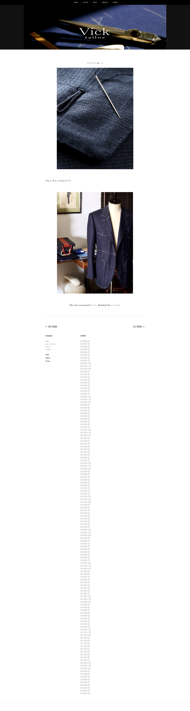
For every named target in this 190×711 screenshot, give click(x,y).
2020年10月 (85, 535)
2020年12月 (85, 529)
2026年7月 (85, 343)
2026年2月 (85, 357)
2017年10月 (85, 635)
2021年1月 (85, 526)
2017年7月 (85, 643)
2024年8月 (85, 407)
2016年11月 (85, 665)
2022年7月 (85, 477)
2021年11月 (85, 499)
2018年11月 (85, 599)
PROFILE (105, 2)
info (47, 341)
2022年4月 (85, 485)
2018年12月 (85, 596)
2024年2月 (85, 424)
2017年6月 (85, 646)
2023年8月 (85, 440)
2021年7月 (85, 510)
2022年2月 (85, 490)
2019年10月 (85, 568)
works (94, 304)
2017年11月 (85, 632)
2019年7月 (85, 576)
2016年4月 (85, 685)
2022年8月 (85, 474)
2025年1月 (85, 393)
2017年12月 (85, 629)
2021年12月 (85, 496)
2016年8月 (85, 673)
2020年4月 (85, 551)
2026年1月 (85, 360)
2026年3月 (85, 354)
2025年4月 (85, 385)
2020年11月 (85, 532)
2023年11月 (85, 432)
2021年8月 (85, 507)
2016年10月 (85, 668)
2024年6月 (85, 413)
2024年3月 (85, 421)
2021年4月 (85, 518)
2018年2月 (85, 624)
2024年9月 (85, 404)
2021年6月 (85, 513)
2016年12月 (85, 662)
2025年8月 (85, 374)
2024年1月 (85, 427)
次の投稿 (138, 326)
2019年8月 (85, 574)
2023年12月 (85, 429)
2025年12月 (85, 363)
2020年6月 (85, 546)
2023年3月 (85, 454)
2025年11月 (85, 366)
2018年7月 (85, 610)
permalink (115, 304)
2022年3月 (85, 488)
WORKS (115, 2)
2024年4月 (85, 418)
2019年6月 (85, 579)
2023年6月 (85, 446)
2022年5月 (85, 482)
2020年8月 (85, 540)
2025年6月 (85, 379)
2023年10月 (85, 435)
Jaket (48, 357)
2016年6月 (85, 679)
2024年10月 (85, 402)
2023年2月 (85, 457)
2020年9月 (85, 538)
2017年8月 (85, 640)
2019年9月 (85, 571)
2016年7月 (85, 676)
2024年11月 (85, 399)
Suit (47, 354)
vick (101, 62)
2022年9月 (85, 471)
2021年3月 (85, 521)
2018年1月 (85, 626)
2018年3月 (85, 621)
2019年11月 (85, 565)
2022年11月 (85, 465)
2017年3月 (85, 654)
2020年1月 (85, 560)
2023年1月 (85, 460)
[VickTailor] (95, 38)
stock (48, 346)
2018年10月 (85, 601)
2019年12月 (85, 563)
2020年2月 (85, 557)
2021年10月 (85, 501)
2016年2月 (85, 690)
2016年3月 (85, 687)
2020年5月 (85, 549)
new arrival (50, 343)
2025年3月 (85, 388)
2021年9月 (85, 504)
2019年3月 (85, 587)
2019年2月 (85, 590)
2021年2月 (85, 524)
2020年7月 (85, 543)
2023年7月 (85, 443)
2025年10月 (85, 368)
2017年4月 (85, 651)
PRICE (95, 2)
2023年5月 (85, 449)
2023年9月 (85, 438)
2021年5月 (85, 515)
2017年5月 (85, 648)
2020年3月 (85, 554)
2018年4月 (85, 618)
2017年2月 (85, 657)
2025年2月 (85, 391)
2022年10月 (85, 468)
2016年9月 (85, 671)
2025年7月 (85, 377)
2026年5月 (85, 349)
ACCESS (85, 2)
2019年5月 (85, 582)
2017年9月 (85, 637)
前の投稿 (51, 326)
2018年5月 (85, 615)
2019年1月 (85, 593)
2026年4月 (85, 352)
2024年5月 (85, 415)
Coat (48, 361)
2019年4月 (85, 585)
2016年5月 (85, 682)
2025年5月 (85, 382)
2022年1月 (85, 493)
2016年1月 (85, 693)
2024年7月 (85, 410)
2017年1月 (85, 660)
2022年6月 (85, 479)
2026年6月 (85, 346)
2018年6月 (85, 612)
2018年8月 (85, 607)
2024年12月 (85, 396)
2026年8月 (85, 341)
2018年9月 (85, 604)
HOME (76, 2)
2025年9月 (85, 371)
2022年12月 (85, 463)
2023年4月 (85, 452)
